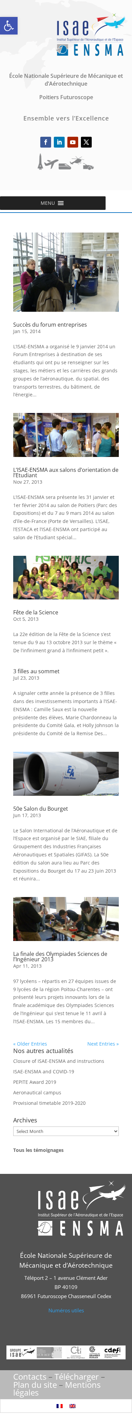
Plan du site (35, 1384)
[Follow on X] (86, 142)
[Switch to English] (72, 1406)
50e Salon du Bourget (40, 808)
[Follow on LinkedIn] (59, 142)
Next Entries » (103, 1044)
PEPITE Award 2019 (34, 1082)
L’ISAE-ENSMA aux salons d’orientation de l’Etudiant (65, 472)
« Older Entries (30, 1044)
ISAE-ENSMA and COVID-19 (43, 1071)
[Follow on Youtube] (72, 142)
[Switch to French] (59, 1406)
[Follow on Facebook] (45, 142)
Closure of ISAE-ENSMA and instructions (58, 1061)
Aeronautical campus (37, 1092)
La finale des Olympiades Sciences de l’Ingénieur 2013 (60, 956)
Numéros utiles (66, 1310)
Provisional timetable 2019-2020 (49, 1103)
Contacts (29, 1376)
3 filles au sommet (36, 671)
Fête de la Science (35, 612)
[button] (9, 26)
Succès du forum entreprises (50, 324)
